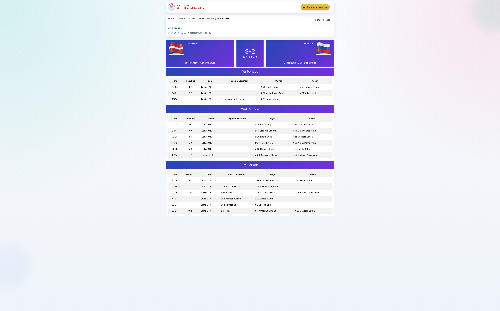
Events (171, 18)
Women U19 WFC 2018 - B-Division (196, 18)
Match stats (323, 20)
